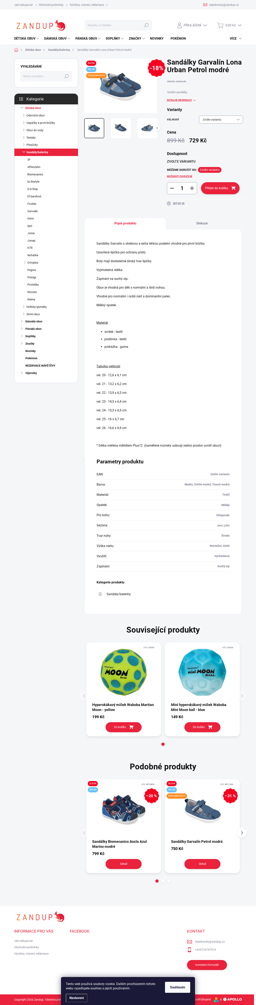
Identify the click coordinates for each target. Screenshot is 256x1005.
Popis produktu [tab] (125, 223)
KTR (30, 247)
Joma (31, 233)
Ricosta (32, 292)
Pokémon (31, 358)
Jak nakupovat (23, 4)
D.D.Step (32, 189)
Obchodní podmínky (51, 4)
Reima (31, 299)
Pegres (31, 270)
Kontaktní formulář (207, 964)
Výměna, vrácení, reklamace (87, 4)
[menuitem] (27, 39)
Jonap (31, 240)
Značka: (176, 81)
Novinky (30, 351)
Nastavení (76, 998)
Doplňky (30, 336)
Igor (29, 225)
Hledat (146, 25)
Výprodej (31, 373)
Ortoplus (32, 262)
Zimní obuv (33, 314)
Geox (30, 218)
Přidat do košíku (216, 188)
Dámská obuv (33, 321)
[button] (163, 744)
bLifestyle (33, 181)
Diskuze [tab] (202, 223)
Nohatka (32, 255)
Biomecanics (35, 174)
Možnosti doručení (179, 176)
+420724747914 (205, 949)
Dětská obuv (33, 108)
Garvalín (32, 211)
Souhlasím (177, 987)
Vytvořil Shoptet (201, 999)
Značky (29, 343)
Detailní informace (179, 100)
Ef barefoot (34, 196)
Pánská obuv (33, 328)
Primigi (31, 277)
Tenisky (31, 137)
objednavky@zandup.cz (210, 941)
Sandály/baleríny (37, 152)
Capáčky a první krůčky (40, 122)
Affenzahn (33, 167)
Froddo (31, 203)
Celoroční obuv (35, 115)
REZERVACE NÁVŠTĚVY (40, 365)
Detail (123, 863)
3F (29, 159)
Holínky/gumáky (36, 306)
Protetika (33, 284)
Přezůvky (32, 144)
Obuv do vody (34, 130)
